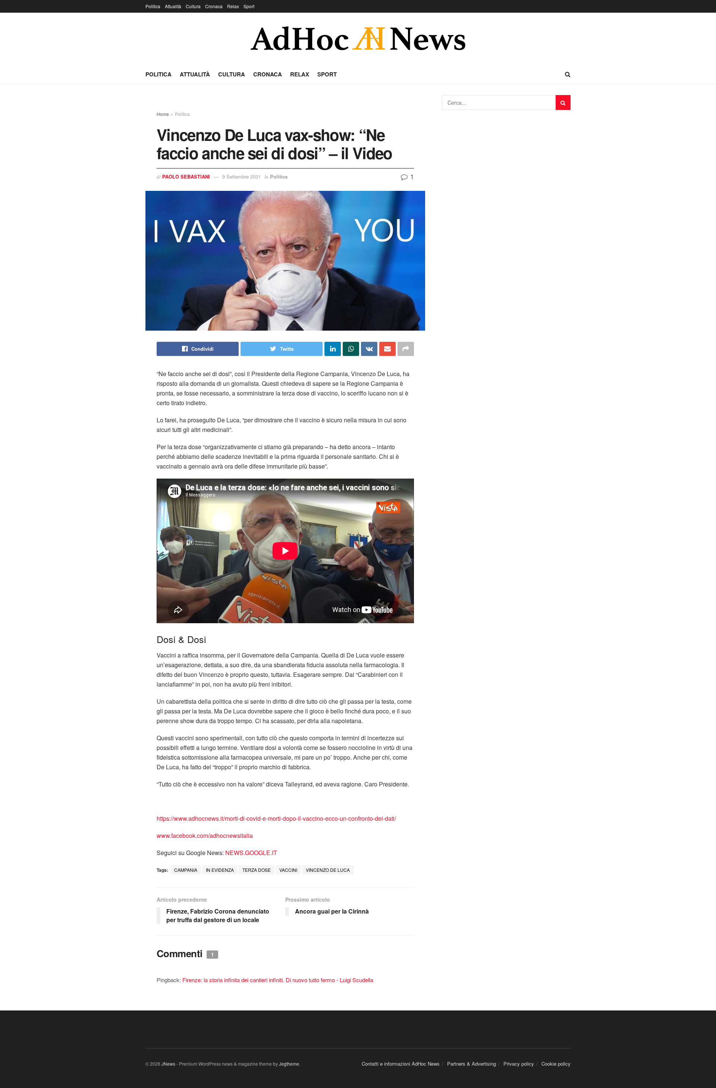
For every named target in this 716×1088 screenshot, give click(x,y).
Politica (152, 6)
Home (163, 114)
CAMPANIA (185, 870)
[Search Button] (563, 102)
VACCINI (288, 870)
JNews (168, 1063)
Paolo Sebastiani (186, 176)
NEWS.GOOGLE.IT (251, 852)
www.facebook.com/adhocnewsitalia (205, 835)
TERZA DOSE (256, 870)
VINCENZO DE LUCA (328, 870)
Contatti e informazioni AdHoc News (401, 1063)
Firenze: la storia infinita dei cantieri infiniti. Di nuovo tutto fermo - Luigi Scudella (277, 980)
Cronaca (214, 6)
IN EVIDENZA (220, 870)
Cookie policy (556, 1063)
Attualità (173, 6)
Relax (233, 6)
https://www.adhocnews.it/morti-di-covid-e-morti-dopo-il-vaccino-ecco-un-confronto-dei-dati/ (276, 818)
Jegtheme (289, 1063)
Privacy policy (518, 1063)
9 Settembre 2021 (241, 176)
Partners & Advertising (471, 1063)
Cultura (193, 6)
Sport (249, 6)
